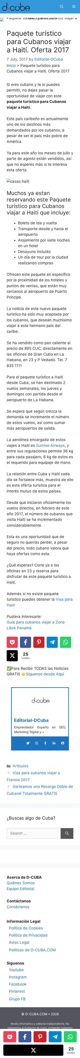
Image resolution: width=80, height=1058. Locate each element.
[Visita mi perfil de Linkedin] (54, 743)
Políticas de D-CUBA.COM (32, 950)
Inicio (11, 65)
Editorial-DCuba (31, 720)
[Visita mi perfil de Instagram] (36, 743)
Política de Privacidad (28, 935)
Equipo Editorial (20, 888)
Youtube (16, 970)
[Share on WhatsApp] (65, 642)
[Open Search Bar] (62, 6)
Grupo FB (17, 999)
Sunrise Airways (50, 445)
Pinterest (17, 991)
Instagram (18, 977)
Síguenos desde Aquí (45, 674)
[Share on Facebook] (25, 642)
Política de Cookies (26, 928)
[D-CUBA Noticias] (16, 6)
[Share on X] (12, 655)
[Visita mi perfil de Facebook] (45, 743)
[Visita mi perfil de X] (28, 743)
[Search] (67, 833)
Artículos (20, 766)
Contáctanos (18, 907)
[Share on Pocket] (12, 642)
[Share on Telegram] (52, 642)
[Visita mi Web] (62, 743)
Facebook (17, 984)
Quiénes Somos (21, 883)
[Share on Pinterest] (38, 642)
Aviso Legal (19, 942)
